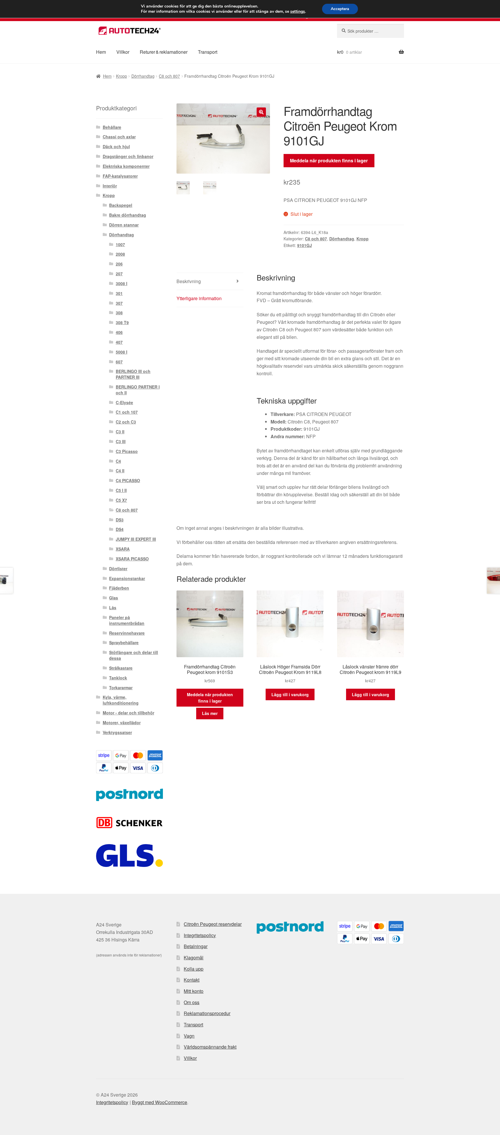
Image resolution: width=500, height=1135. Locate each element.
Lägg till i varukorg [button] (290, 694)
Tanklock (118, 678)
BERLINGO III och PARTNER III (133, 374)
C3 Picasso (127, 451)
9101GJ (304, 245)
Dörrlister (118, 568)
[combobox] (370, 31)
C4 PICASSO (128, 480)
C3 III (121, 441)
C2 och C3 (126, 422)
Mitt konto (193, 991)
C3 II (120, 431)
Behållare (112, 127)
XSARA (123, 549)
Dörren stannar (124, 225)
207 (119, 273)
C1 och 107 (127, 412)
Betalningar (195, 946)
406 (119, 332)
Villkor (122, 52)
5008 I (121, 352)
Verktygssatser (117, 732)
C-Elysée (124, 402)
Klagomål (193, 957)
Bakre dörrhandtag (127, 215)
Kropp (121, 76)
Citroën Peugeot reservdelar (213, 924)
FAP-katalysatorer (120, 176)
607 (119, 362)
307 (119, 303)
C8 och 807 (169, 76)
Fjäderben (119, 588)
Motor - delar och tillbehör (128, 713)
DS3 (120, 520)
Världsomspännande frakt (210, 1046)
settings (297, 11)
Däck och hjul (116, 146)
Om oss (191, 1002)
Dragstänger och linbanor (128, 156)
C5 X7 (121, 500)
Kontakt (191, 979)
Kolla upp (193, 968)
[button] (261, 112)
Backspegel (120, 205)
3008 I (121, 283)
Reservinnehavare (127, 633)
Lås (112, 607)
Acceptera (340, 9)
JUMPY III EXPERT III (136, 539)
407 (119, 342)
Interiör (110, 186)
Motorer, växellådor (122, 722)
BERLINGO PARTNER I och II (138, 389)
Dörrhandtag (143, 76)
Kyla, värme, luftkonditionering (121, 700)
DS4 (120, 529)
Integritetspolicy (200, 935)
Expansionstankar (127, 578)
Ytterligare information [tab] (199, 298)
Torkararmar (121, 687)
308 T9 (122, 322)
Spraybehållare (124, 642)
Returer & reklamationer (164, 52)
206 (119, 264)
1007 (120, 244)
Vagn (189, 1035)
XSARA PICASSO (132, 559)
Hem (101, 52)
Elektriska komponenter (126, 166)
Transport (207, 52)
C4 (118, 461)
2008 (120, 254)
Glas (113, 598)
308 (119, 312)
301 (119, 293)
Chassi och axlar (119, 137)
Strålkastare (121, 668)
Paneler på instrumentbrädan (126, 620)
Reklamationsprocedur (207, 1013)
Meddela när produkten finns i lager (329, 160)
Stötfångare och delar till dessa (133, 655)
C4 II (120, 470)
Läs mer (210, 713)
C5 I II (121, 490)
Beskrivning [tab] (189, 281)
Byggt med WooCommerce (159, 1102)
